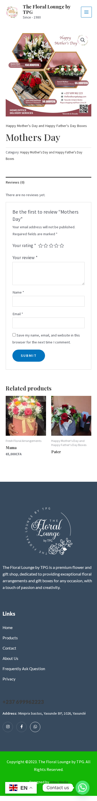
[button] (82, 40)
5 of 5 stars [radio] (61, 245)
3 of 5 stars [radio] (51, 245)
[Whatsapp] (35, 727)
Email (17, 314)
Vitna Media (59, 782)
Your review (25, 257)
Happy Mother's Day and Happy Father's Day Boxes (46, 125)
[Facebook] (21, 727)
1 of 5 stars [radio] (40, 245)
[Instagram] (8, 727)
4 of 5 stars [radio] (56, 245)
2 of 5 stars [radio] (45, 245)
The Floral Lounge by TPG (46, 9)
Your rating (24, 245)
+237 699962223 (23, 702)
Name (18, 292)
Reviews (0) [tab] (15, 182)
